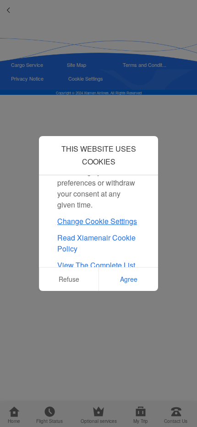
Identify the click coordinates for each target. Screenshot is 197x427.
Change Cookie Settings (97, 221)
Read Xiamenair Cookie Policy (96, 243)
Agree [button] (128, 279)
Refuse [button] (69, 279)
